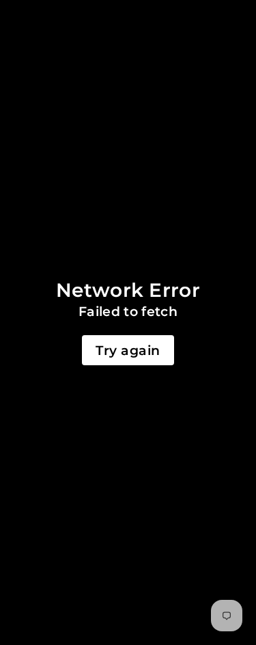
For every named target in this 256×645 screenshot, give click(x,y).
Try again (128, 350)
